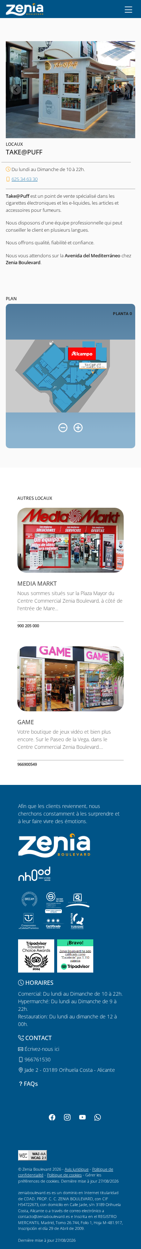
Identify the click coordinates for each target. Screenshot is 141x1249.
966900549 (27, 764)
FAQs (31, 1084)
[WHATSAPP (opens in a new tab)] (97, 1117)
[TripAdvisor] (36, 955)
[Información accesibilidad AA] (32, 1154)
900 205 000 (28, 625)
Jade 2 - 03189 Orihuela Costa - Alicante (69, 1069)
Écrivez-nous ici (41, 1048)
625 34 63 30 (25, 179)
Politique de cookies (64, 1175)
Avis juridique (77, 1169)
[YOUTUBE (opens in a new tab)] (82, 1117)
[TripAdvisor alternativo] (75, 955)
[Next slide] (125, 89)
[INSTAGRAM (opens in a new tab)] (67, 1117)
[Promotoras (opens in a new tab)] (34, 873)
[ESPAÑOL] (24, 8)
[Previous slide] (16, 89)
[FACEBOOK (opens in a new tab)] (52, 1117)
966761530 (37, 1059)
